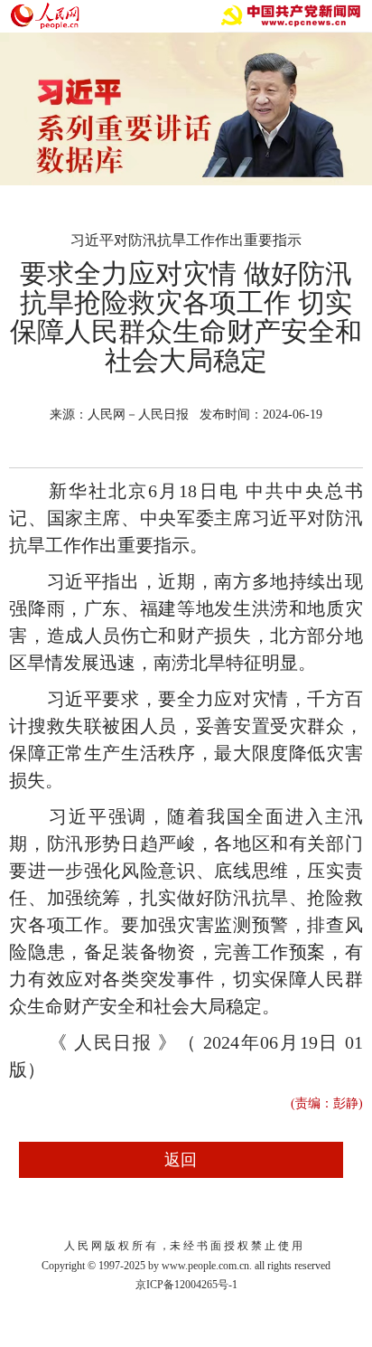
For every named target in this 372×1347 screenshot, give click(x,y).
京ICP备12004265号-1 (186, 1284)
